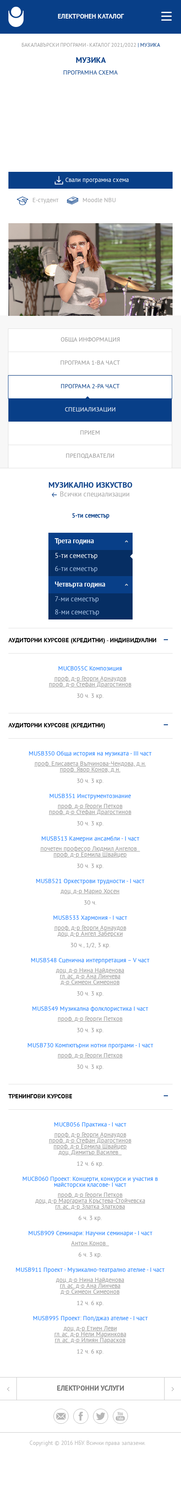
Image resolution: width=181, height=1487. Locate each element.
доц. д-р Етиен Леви (90, 1329)
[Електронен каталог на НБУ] (16, 17)
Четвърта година (80, 584)
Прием (90, 433)
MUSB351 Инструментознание (90, 797)
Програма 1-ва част (90, 363)
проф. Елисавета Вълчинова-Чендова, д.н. (90, 764)
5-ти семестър (76, 556)
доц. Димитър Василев (90, 1153)
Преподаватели (90, 456)
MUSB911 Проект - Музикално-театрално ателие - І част (90, 1270)
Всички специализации (95, 495)
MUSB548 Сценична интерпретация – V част (90, 961)
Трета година (74, 541)
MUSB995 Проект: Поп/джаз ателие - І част (90, 1319)
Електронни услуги (90, 1388)
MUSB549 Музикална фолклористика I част (90, 1009)
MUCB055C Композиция (90, 669)
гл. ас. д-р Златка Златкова (90, 1207)
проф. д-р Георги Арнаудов (90, 679)
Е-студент (45, 201)
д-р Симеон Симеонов (90, 983)
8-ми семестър (77, 613)
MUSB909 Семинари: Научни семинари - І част (90, 1234)
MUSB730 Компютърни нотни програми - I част (90, 1046)
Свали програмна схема (97, 180)
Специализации (90, 410)
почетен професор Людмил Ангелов (90, 849)
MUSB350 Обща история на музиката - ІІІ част (90, 754)
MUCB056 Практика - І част (90, 1125)
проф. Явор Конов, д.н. (90, 770)
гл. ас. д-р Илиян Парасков (90, 1341)
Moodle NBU (99, 201)
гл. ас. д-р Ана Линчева (90, 977)
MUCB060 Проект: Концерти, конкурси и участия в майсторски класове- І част (90, 1182)
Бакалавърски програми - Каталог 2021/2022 (78, 45)
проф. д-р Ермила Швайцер (90, 855)
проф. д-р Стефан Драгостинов (90, 685)
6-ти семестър (76, 569)
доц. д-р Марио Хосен (90, 892)
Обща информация (90, 340)
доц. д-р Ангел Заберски (90, 934)
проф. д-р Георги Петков (90, 807)
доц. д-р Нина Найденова (90, 971)
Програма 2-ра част (90, 387)
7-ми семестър (77, 599)
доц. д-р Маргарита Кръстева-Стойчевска (90, 1201)
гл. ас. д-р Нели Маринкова (90, 1335)
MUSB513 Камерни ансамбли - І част (90, 839)
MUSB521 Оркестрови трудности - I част (90, 882)
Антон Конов (90, 1244)
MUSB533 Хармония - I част (90, 918)
